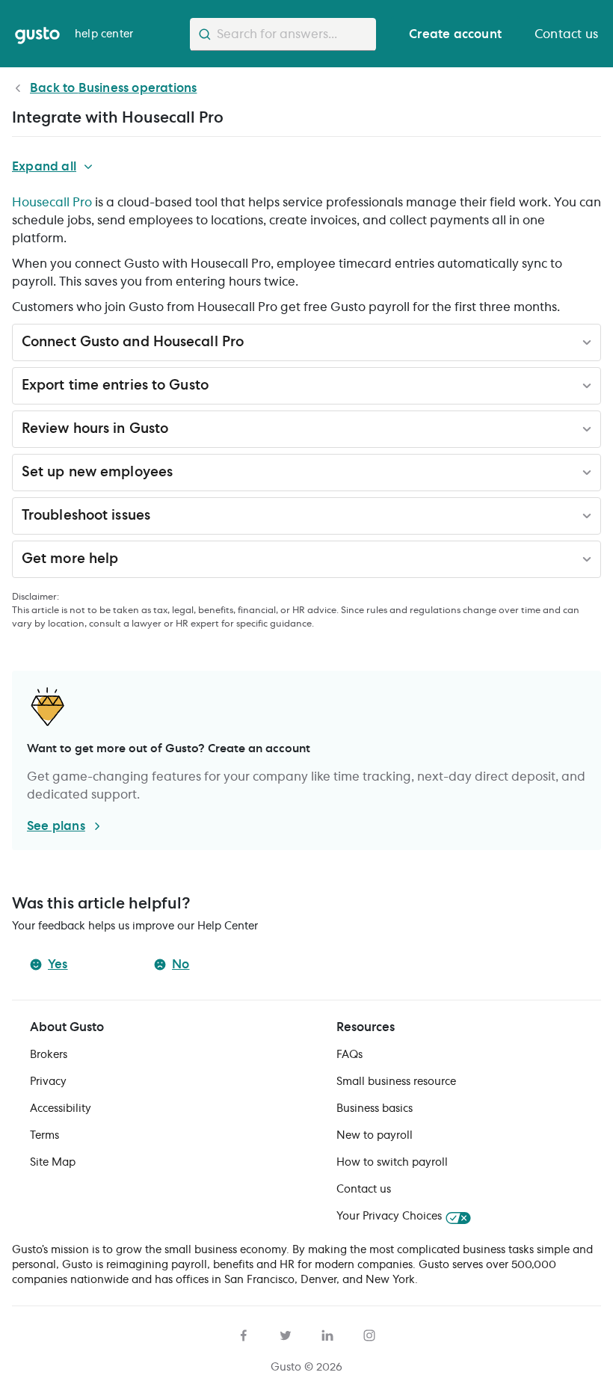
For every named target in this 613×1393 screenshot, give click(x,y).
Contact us (363, 1189)
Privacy (48, 1082)
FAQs (349, 1055)
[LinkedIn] (327, 1333)
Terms (44, 1136)
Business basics (374, 1109)
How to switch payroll (392, 1162)
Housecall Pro (52, 203)
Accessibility (60, 1109)
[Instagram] (369, 1333)
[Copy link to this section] (253, 344)
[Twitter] (286, 1333)
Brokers (48, 1055)
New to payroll (374, 1136)
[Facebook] (244, 1333)
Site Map (53, 1162)
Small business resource (396, 1082)
